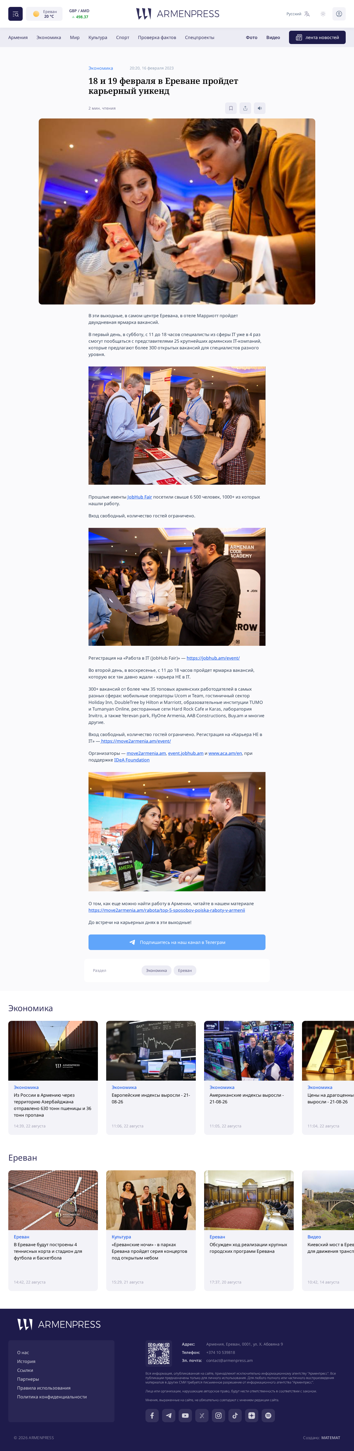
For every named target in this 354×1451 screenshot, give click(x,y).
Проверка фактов (157, 37)
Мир (75, 37)
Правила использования (44, 1388)
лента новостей (322, 37)
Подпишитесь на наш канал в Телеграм (182, 942)
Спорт (122, 37)
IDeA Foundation (132, 760)
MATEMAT (330, 1437)
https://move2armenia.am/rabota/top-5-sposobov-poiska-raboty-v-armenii (166, 910)
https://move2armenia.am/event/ (135, 741)
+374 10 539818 (220, 1352)
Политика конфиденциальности (52, 1397)
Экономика (49, 37)
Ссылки (25, 1370)
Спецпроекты (199, 37)
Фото (251, 37)
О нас (23, 1352)
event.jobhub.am (186, 753)
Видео (273, 37)
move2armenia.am (146, 753)
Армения (18, 37)
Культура (97, 37)
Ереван (185, 970)
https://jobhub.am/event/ (213, 658)
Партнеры (28, 1379)
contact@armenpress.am (229, 1360)
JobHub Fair (139, 497)
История (26, 1361)
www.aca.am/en (225, 753)
